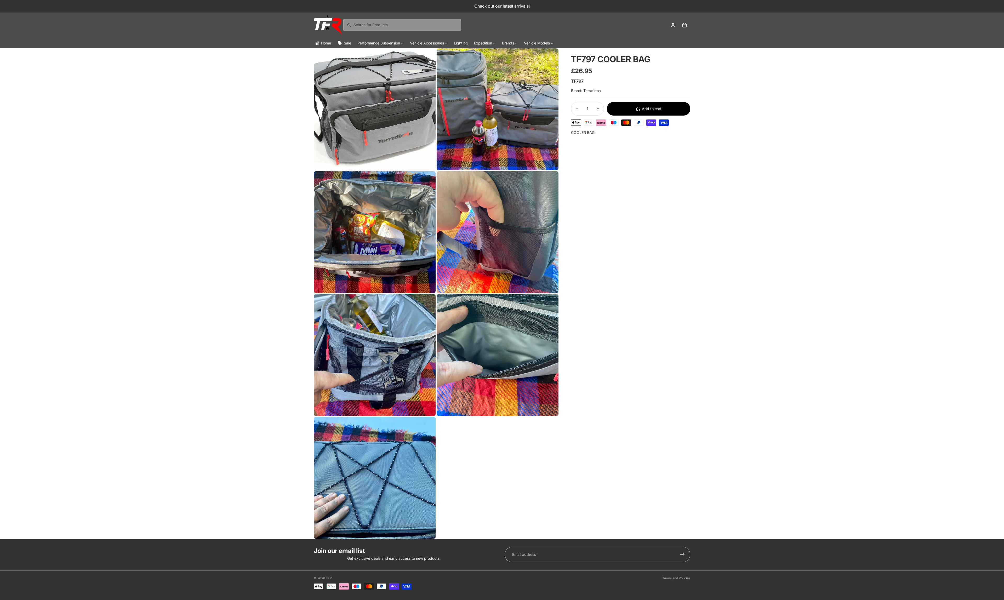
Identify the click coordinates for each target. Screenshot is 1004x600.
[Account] (673, 25)
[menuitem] (322, 43)
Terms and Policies (676, 578)
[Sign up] (682, 554)
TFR (329, 578)
